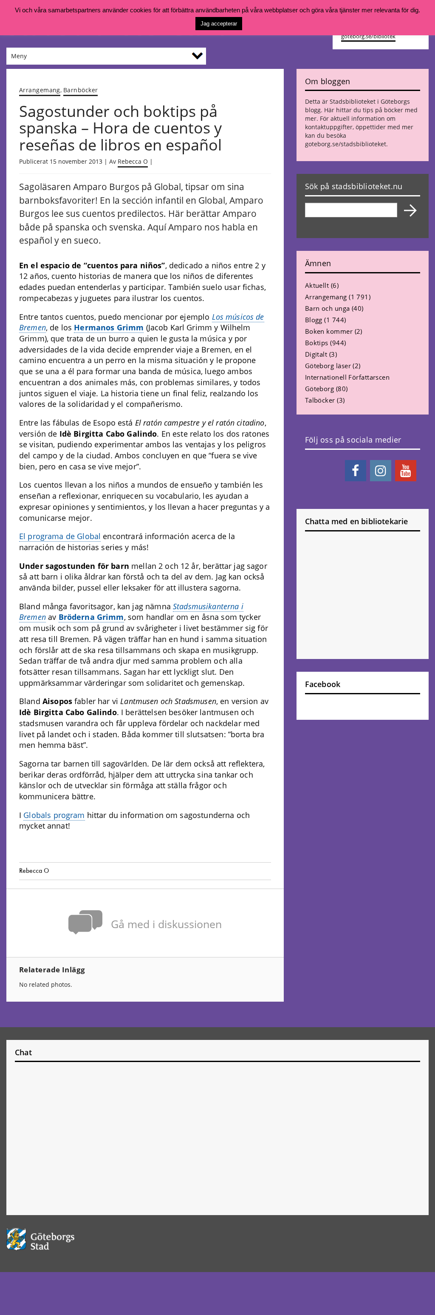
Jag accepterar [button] (219, 23)
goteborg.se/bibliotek (368, 36)
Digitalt (316, 354)
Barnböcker (80, 90)
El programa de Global (60, 536)
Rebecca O (133, 161)
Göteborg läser (328, 365)
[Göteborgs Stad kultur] (54, 1239)
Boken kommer (329, 331)
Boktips (316, 342)
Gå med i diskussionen (166, 924)
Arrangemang (39, 90)
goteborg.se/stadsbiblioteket (345, 144)
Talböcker (320, 400)
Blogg (313, 319)
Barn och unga (327, 308)
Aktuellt (317, 285)
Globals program (54, 815)
